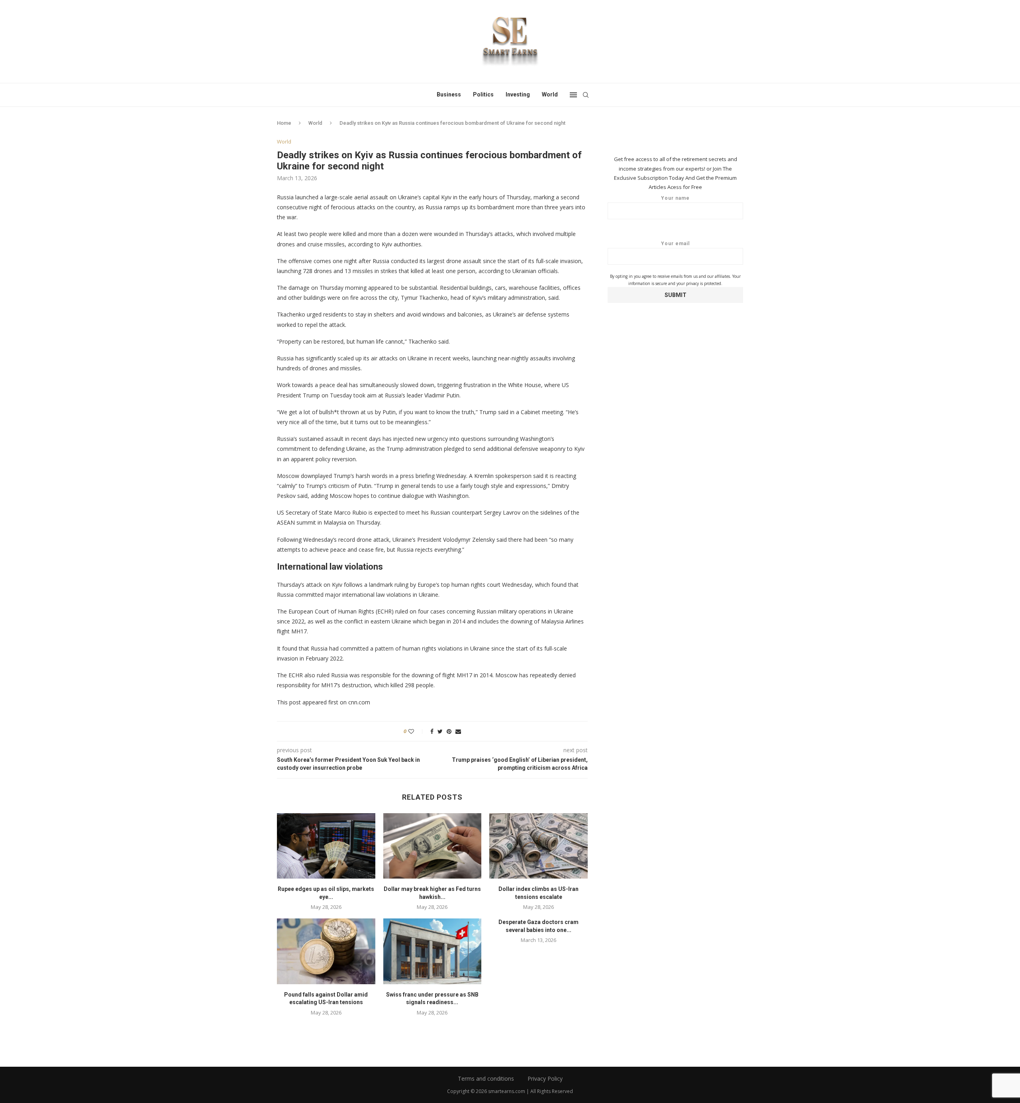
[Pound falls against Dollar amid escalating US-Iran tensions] (326, 951)
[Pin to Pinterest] (449, 731)
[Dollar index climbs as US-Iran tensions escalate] (538, 846)
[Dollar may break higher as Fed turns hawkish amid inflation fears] (432, 846)
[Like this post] (416, 731)
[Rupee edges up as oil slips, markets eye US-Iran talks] (326, 846)
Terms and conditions (486, 1078)
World (550, 94)
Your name (675, 198)
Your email (675, 243)
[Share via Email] (458, 731)
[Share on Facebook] (432, 731)
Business (449, 94)
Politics (483, 94)
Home (284, 123)
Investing (518, 94)
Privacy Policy (545, 1078)
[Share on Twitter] (440, 731)
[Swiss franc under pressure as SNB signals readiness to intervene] (432, 951)
